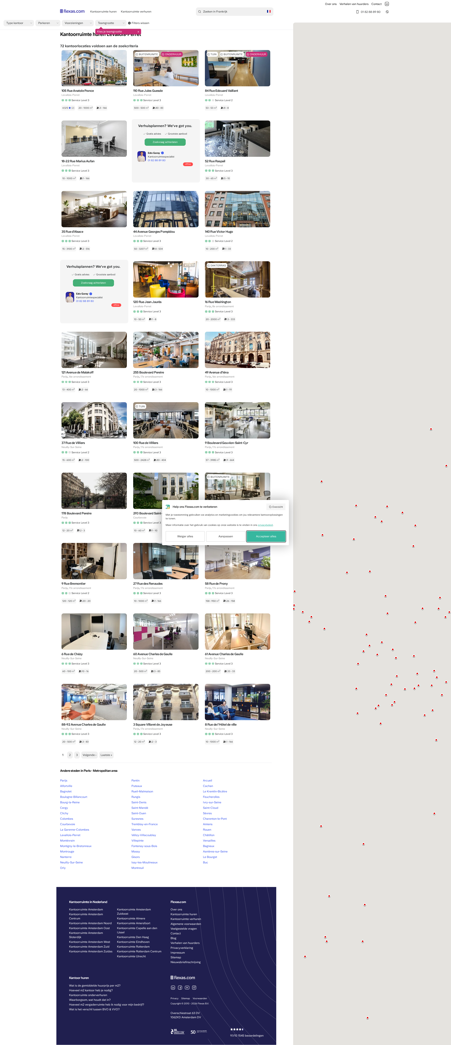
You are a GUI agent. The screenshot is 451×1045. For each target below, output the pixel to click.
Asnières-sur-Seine (215, 851)
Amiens (207, 824)
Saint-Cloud (210, 807)
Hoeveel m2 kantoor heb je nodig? (91, 990)
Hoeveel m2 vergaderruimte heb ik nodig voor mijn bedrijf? (106, 1004)
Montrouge (67, 851)
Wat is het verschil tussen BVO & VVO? (94, 1009)
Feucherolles (211, 797)
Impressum (178, 952)
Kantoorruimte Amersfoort (133, 923)
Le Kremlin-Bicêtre (215, 791)
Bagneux (208, 846)
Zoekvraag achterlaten (165, 142)
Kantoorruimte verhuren (136, 11)
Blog (173, 938)
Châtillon (208, 835)
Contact (376, 4)
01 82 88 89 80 (371, 11)
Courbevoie (67, 824)
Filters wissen (140, 23)
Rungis (135, 797)
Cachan (208, 786)
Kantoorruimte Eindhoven (133, 942)
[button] (354, 539)
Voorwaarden (200, 998)
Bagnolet (66, 791)
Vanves (136, 829)
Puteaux (136, 786)
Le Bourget (210, 857)
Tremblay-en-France (144, 824)
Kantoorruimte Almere (131, 918)
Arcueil (207, 780)
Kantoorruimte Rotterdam (133, 946)
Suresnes (137, 818)
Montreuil (137, 868)
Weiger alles (185, 536)
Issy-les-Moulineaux (144, 862)
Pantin (135, 780)
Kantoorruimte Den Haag (133, 937)
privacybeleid (265, 525)
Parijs (63, 780)
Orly (63, 868)
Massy (135, 851)
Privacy (174, 998)
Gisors (135, 857)
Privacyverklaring (182, 948)
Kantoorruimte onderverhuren (88, 995)
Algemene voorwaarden (186, 924)
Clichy (64, 813)
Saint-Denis (138, 802)
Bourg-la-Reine (70, 802)
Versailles (209, 840)
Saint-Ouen (138, 813)
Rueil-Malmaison (142, 791)
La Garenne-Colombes (74, 829)
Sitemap (185, 998)
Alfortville (66, 786)
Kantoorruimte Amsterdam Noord (90, 923)
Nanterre (66, 857)
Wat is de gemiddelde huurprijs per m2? (95, 985)
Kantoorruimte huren (103, 11)
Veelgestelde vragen (184, 928)
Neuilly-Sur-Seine (71, 862)
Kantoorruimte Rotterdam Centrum (139, 951)
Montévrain (67, 840)
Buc (205, 862)
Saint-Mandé (139, 807)
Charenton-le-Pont (215, 818)
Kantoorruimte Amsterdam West (89, 942)
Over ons (331, 4)
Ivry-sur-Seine (212, 802)
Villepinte (137, 840)
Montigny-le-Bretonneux (75, 846)
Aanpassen (225, 536)
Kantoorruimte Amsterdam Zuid (89, 946)
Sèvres (207, 813)
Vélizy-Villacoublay (143, 835)
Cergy (64, 807)
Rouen (207, 829)
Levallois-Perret (70, 835)
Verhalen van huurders (354, 4)
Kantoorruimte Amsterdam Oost (89, 928)
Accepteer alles (266, 536)
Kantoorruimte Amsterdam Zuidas (90, 951)
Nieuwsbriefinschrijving (186, 962)
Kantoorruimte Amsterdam (86, 909)
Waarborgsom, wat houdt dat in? (90, 999)
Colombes (66, 818)
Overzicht (277, 506)
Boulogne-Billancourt (73, 797)
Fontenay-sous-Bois (144, 846)
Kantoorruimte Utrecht (131, 956)
